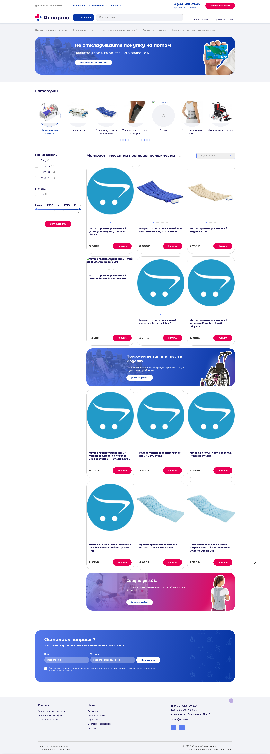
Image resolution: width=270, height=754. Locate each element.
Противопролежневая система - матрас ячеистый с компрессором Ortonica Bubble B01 (210, 547)
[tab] (120, 140)
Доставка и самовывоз (99, 724)
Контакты (116, 5)
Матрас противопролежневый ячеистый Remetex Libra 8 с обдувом (208, 323)
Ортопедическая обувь (50, 715)
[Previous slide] (32, 115)
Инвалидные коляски (49, 719)
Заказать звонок (220, 5)
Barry (44, 160)
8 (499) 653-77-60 (187, 4)
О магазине (79, 5)
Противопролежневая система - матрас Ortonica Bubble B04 (159, 546)
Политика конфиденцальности (54, 746)
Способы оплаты (98, 5)
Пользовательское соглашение (54, 749)
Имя (46, 654)
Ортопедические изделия (51, 711)
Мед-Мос (46, 177)
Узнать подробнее (139, 378)
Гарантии (93, 719)
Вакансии (93, 711)
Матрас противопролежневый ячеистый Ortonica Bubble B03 (107, 277)
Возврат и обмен (96, 715)
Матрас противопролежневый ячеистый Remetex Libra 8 (157, 322)
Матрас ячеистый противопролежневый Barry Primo (160, 454)
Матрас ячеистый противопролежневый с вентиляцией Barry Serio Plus (110, 547)
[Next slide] (238, 115)
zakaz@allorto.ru (180, 719)
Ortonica (45, 166)
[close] (268, 563)
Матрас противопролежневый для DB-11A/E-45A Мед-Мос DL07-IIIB (160, 230)
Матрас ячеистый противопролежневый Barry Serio (211, 454)
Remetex (46, 172)
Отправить (148, 660)
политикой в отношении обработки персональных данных (94, 668)
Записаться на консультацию (93, 62)
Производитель (46, 154)
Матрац (40, 188)
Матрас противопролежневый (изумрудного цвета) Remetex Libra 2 (107, 231)
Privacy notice (262, 563)
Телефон (95, 654)
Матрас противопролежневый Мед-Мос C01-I (208, 230)
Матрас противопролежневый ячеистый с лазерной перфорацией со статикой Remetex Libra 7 (109, 455)
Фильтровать (58, 224)
